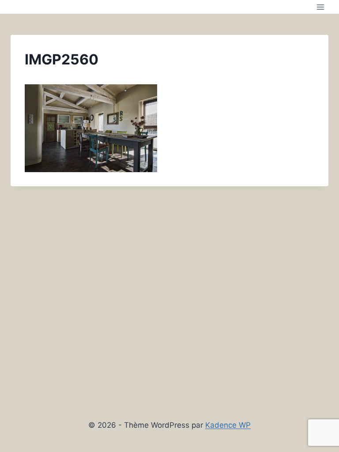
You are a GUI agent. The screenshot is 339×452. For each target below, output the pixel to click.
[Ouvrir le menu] (320, 7)
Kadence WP (228, 425)
